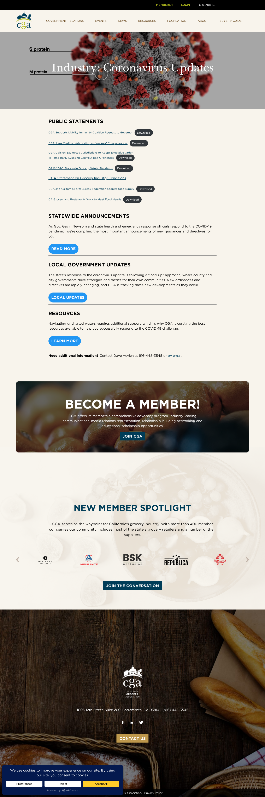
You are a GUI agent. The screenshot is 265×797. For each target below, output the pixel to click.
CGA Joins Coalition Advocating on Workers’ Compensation (88, 143)
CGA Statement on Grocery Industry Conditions (87, 178)
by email (174, 356)
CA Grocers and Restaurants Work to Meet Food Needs (84, 199)
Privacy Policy (153, 793)
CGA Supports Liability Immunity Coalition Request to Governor (90, 132)
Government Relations (65, 20)
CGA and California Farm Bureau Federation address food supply (91, 189)
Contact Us (132, 738)
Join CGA (132, 436)
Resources (147, 20)
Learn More (64, 341)
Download (143, 132)
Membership (165, 4)
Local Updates (67, 297)
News (122, 20)
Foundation (176, 20)
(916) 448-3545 (175, 710)
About (203, 20)
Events (100, 20)
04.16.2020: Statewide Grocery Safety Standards (80, 168)
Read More (63, 248)
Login (185, 4)
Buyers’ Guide (230, 20)
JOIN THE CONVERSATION (132, 585)
